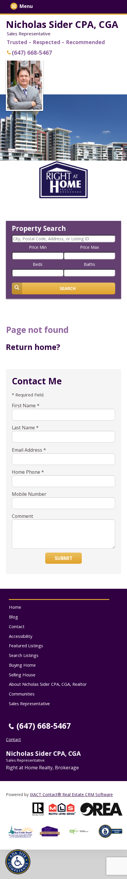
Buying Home (22, 665)
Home (15, 607)
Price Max (89, 247)
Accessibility (20, 636)
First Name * (26, 405)
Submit (64, 558)
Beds (38, 264)
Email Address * (29, 450)
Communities (22, 694)
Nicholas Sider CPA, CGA (62, 24)
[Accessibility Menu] (18, 862)
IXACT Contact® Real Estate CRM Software (71, 794)
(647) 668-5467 (32, 52)
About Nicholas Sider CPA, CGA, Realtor (48, 684)
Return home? (33, 347)
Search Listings (23, 655)
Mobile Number (29, 494)
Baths (89, 264)
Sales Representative (29, 703)
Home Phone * (28, 472)
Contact (17, 626)
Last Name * (25, 427)
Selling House (22, 675)
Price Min (38, 247)
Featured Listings (26, 645)
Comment (22, 516)
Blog (13, 617)
